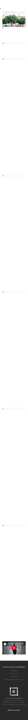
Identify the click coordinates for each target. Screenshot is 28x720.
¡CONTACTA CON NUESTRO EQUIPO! (14, 679)
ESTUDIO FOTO (14, 673)
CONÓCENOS (14, 676)
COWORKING (14, 670)
